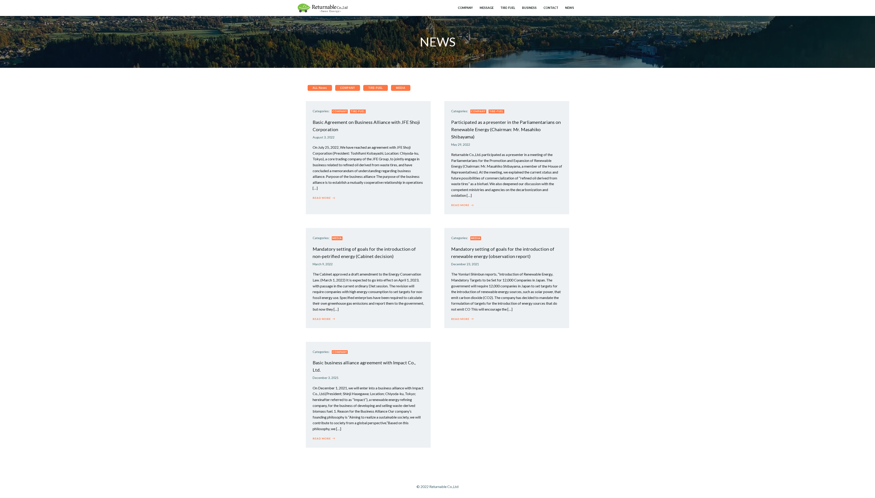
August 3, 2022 (324, 137)
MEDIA (337, 238)
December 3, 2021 (326, 378)
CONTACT (550, 8)
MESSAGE (487, 8)
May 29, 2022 (460, 144)
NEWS (569, 8)
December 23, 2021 (465, 264)
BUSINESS (529, 8)
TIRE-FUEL (507, 8)
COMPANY (465, 8)
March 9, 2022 (323, 264)
